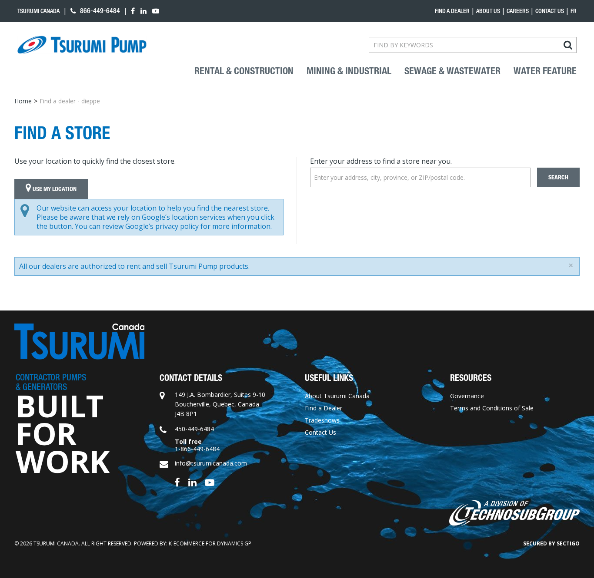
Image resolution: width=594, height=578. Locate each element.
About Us (488, 10)
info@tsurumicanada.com (211, 463)
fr (574, 10)
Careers (518, 10)
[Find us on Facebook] (177, 482)
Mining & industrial (349, 71)
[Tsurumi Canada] (82, 45)
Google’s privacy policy (162, 226)
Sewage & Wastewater (452, 71)
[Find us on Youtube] (209, 482)
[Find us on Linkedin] (192, 482)
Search (558, 177)
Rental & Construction (244, 71)
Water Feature (545, 71)
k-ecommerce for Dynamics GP (210, 543)
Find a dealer (452, 10)
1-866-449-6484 (197, 449)
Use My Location (54, 189)
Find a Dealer (323, 408)
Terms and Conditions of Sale (492, 408)
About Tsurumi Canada (337, 396)
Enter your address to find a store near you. (381, 161)
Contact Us (549, 10)
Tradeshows (322, 420)
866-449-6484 (99, 11)
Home (23, 101)
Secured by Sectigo (551, 543)
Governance (467, 396)
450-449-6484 (194, 429)
